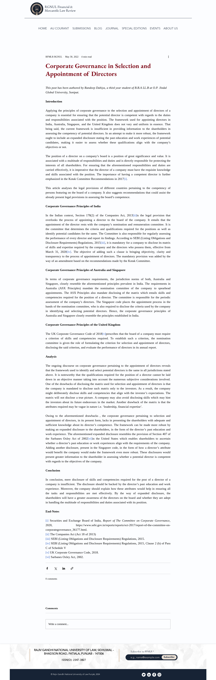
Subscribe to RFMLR (141, 651)
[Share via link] (72, 568)
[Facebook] (154, 675)
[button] (81, 28)
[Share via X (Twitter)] (55, 568)
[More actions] (168, 57)
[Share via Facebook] (47, 568)
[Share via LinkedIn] (63, 568)
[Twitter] (144, 675)
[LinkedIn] (149, 675)
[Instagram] (159, 675)
